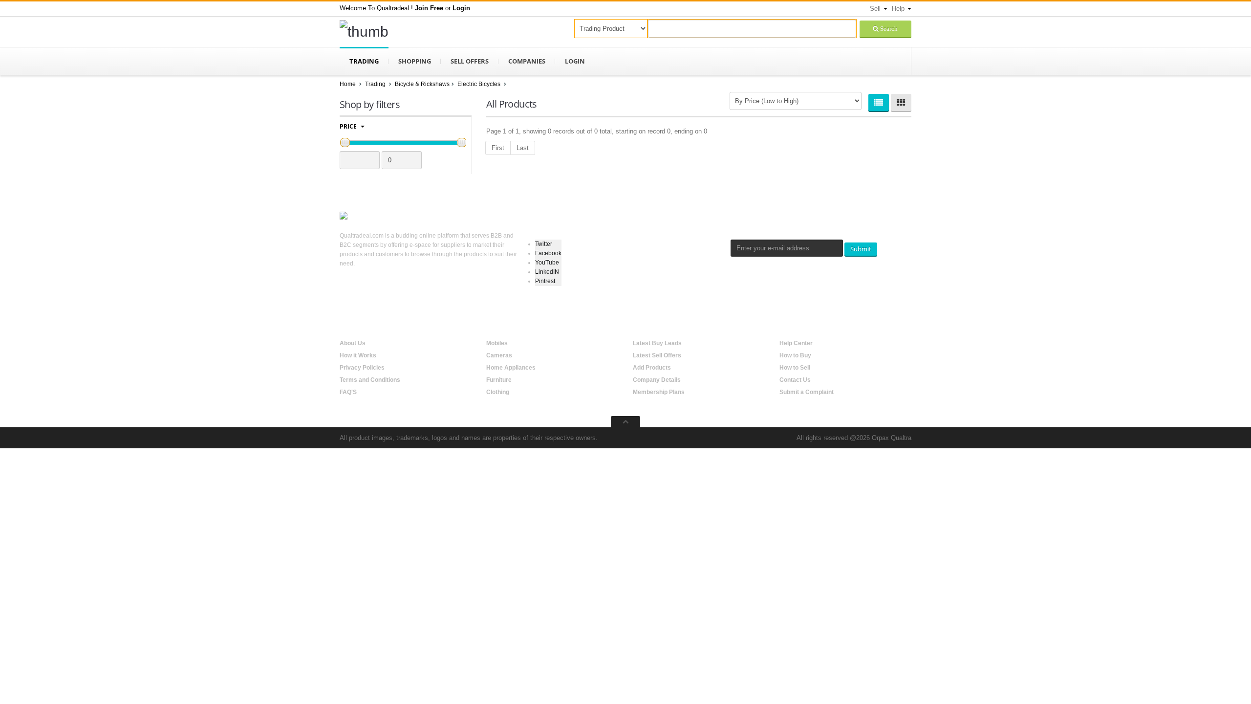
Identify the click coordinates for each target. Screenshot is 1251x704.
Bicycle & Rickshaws (422, 84)
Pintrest (545, 281)
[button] (429, 8)
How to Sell (794, 367)
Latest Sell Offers (657, 355)
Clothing (497, 392)
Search (888, 28)
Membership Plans (659, 392)
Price (349, 126)
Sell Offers (470, 61)
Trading (364, 61)
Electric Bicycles (479, 84)
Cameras (499, 355)
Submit (860, 248)
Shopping (414, 61)
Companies (526, 61)
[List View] (878, 102)
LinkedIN (547, 271)
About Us (353, 343)
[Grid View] (901, 102)
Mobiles (497, 343)
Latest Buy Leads (657, 343)
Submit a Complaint (806, 392)
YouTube (547, 262)
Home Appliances (511, 367)
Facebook (548, 253)
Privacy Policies (362, 367)
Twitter (543, 244)
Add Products (652, 367)
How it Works (358, 355)
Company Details (657, 379)
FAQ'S (348, 392)
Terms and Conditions (370, 379)
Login (575, 61)
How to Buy (795, 355)
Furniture (499, 379)
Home (348, 84)
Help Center (796, 343)
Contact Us (795, 379)
